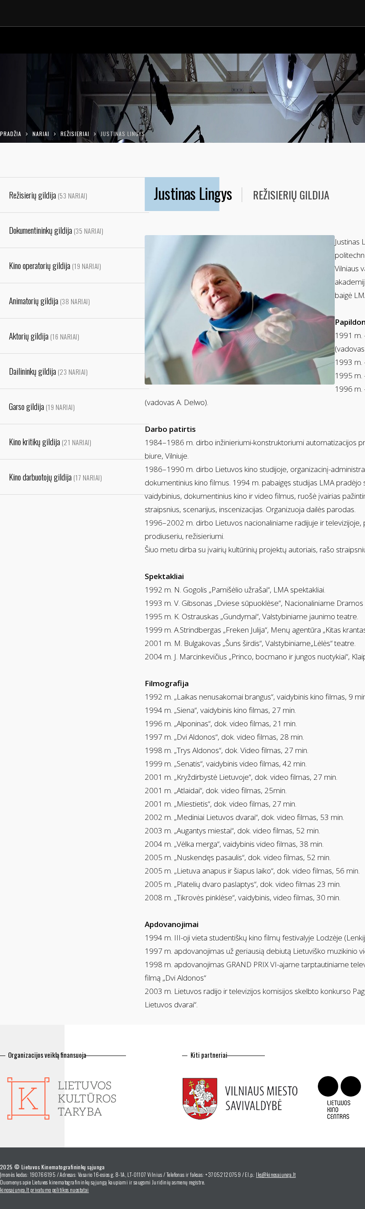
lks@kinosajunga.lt (276, 1174)
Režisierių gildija (291, 194)
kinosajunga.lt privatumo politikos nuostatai (44, 1189)
